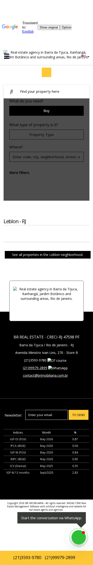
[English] (84, 56)
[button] (10, 56)
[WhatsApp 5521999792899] (79, 537)
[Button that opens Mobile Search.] (11, 91)
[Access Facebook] (46, 72)
